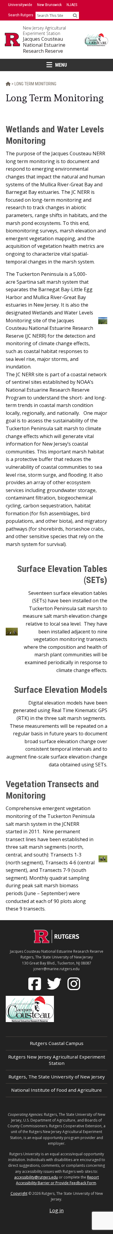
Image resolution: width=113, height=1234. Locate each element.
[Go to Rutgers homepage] (56, 941)
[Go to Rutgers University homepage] (12, 39)
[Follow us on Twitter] (55, 983)
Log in (56, 1210)
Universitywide (20, 4)
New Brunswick (49, 4)
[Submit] (75, 15)
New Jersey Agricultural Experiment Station (44, 30)
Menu (61, 65)
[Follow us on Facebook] (35, 983)
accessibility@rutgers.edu (36, 1177)
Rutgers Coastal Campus (56, 1043)
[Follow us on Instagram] (74, 983)
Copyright (19, 1193)
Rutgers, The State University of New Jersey (56, 1077)
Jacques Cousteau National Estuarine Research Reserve (44, 45)
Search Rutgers (20, 15)
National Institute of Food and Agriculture (56, 1090)
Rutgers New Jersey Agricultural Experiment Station (56, 1060)
